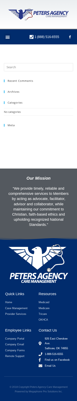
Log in (7, 133)
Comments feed (13, 142)
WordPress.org (13, 147)
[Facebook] (70, 37)
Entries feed (11, 138)
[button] (7, 37)
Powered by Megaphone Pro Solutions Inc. (38, 391)
